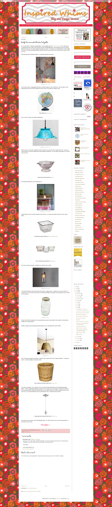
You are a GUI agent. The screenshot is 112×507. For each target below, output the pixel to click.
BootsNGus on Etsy (47, 288)
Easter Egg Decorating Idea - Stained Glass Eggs (82, 330)
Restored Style (78, 223)
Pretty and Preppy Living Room (82, 321)
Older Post (67, 37)
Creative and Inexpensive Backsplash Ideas (85, 128)
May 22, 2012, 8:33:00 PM (28, 448)
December (78, 293)
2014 (76, 288)
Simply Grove (78, 186)
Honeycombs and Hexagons (82, 316)
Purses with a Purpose (80, 318)
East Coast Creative (79, 229)
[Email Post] (43, 430)
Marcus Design (78, 194)
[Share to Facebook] (49, 430)
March (77, 336)
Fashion (53, 25)
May (77, 305)
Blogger (67, 498)
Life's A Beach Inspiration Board (82, 310)
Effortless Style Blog (79, 178)
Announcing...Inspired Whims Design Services (82, 324)
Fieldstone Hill (78, 203)
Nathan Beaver (47, 317)
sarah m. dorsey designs (80, 201)
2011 (76, 342)
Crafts (22, 25)
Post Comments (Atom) (32, 488)
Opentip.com (53, 261)
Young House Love (79, 174)
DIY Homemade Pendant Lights (82, 312)
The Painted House (79, 182)
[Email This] (45, 430)
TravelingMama (78, 207)
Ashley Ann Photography (47, 211)
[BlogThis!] (46, 430)
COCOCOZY (77, 225)
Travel (87, 25)
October (78, 296)
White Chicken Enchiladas (81, 328)
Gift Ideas (62, 25)
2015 (76, 286)
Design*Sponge (78, 196)
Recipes (80, 25)
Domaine (77, 231)
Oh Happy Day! (78, 180)
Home (46, 37)
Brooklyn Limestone (79, 192)
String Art (78, 319)
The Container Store (53, 236)
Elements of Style (79, 172)
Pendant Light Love (57, 46)
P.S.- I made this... (79, 205)
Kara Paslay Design (79, 217)
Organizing (71, 25)
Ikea (53, 177)
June (77, 304)
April (77, 307)
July (77, 302)
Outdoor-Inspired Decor (85, 153)
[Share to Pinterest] (50, 430)
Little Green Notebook (80, 184)
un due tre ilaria (78, 213)
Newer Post (24, 37)
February (78, 338)
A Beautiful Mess (79, 209)
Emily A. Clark (78, 227)
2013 (76, 290)
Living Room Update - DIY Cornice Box (84, 148)
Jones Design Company (80, 197)
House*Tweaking (79, 188)
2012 (76, 291)
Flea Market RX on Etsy (46, 147)
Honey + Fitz (78, 221)
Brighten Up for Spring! (80, 332)
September (78, 298)
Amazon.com (49, 113)
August (77, 300)
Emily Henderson (79, 170)
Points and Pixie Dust (80, 215)
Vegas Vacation (79, 334)
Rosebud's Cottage (47, 84)
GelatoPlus (58, 498)
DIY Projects (44, 25)
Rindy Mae (77, 199)
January (78, 340)
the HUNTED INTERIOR (80, 211)
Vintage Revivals (79, 190)
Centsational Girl (79, 176)
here (46, 214)
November (78, 295)
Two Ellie (47, 355)
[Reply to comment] (35, 439)
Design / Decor (32, 25)
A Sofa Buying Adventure (81, 326)
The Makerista (78, 219)
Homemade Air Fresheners (83, 141)
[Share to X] (47, 430)
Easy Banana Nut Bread (81, 314)
